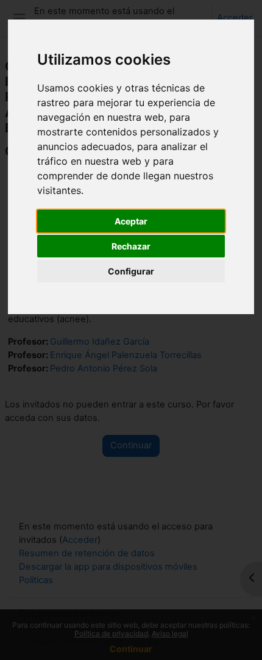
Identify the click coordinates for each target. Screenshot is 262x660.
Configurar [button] (131, 271)
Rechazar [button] (131, 246)
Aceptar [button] (131, 221)
